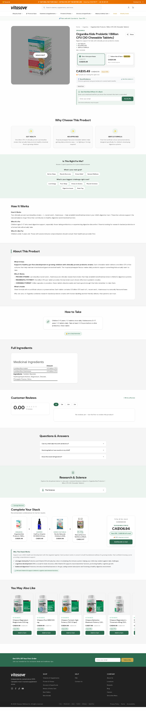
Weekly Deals (124, 13)
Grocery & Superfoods (83, 13)
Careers (109, 692)
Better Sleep (51, 174)
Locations (110, 681)
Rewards (110, 685)
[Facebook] (16, 689)
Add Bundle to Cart (121, 542)
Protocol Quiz (32, 13)
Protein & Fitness (66, 13)
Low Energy (52, 184)
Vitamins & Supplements (48, 13)
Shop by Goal (17, 13)
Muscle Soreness (92, 184)
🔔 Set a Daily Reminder (73, 333)
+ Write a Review (129, 398)
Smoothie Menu (112, 695)
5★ (62, 404)
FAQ (76, 678)
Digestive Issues (68, 188)
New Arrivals (47, 695)
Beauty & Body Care (102, 13)
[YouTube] (23, 689)
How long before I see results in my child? (56, 450)
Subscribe (127, 660)
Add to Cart (22, 633)
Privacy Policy (114, 704)
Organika (85, 27)
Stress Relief (79, 174)
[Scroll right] (135, 615)
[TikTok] (19, 689)
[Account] (129, 8)
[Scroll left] (11, 615)
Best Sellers (47, 692)
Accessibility (131, 704)
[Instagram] (12, 689)
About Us (110, 678)
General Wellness (93, 174)
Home (78, 27)
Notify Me (127, 99)
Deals (115, 13)
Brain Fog (80, 188)
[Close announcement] (143, 2)
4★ (68, 404)
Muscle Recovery (65, 174)
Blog (108, 688)
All (56, 404)
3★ (75, 404)
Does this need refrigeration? (52, 457)
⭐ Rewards (6, 2)
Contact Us (137, 2)
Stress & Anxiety (76, 184)
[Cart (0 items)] (133, 8)
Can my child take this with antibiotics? (55, 444)
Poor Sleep (63, 184)
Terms (123, 704)
